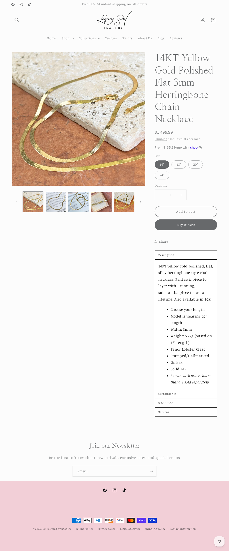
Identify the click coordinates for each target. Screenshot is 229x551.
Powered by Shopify (59, 528)
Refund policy (84, 528)
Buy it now (186, 225)
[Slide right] (140, 202)
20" (195, 164)
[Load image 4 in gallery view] (101, 202)
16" (162, 164)
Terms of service (130, 528)
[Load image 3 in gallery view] (78, 202)
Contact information (183, 528)
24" (162, 175)
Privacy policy (106, 528)
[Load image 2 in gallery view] (56, 202)
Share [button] (163, 241)
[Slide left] (17, 202)
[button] (17, 20)
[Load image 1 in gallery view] (33, 202)
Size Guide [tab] (165, 403)
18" (178, 164)
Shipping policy (155, 528)
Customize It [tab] (167, 393)
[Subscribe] (151, 471)
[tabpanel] (186, 324)
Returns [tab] (163, 412)
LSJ (44, 528)
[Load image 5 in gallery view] (124, 202)
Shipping (161, 139)
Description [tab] (166, 255)
